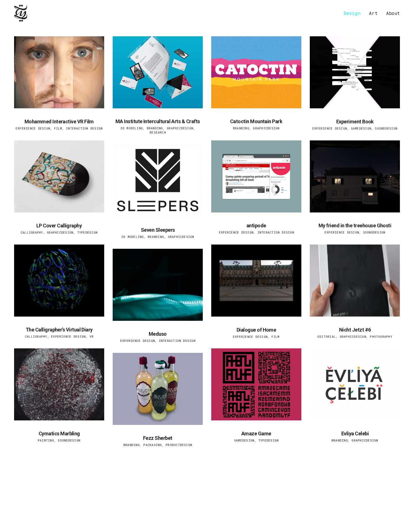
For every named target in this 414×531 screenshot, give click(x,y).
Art (373, 13)
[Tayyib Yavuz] (21, 13)
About (393, 13)
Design (352, 13)
